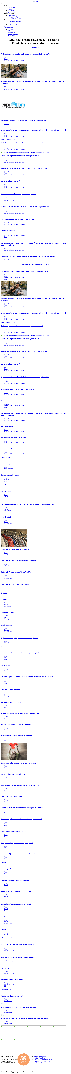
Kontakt (6, 26)
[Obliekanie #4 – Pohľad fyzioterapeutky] (14, 546)
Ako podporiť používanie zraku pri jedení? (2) (17, 891)
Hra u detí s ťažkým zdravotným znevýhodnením (18, 763)
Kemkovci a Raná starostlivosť (12, 996)
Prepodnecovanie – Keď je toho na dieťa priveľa (18, 219)
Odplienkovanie (6, 625)
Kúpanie (4, 599)
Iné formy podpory (13, 34)
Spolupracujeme (12, 12)
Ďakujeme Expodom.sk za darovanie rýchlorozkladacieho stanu (23, 120)
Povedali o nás (6, 989)
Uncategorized (8, 498)
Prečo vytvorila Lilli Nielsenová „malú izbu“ (16, 736)
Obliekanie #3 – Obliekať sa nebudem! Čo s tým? (18, 561)
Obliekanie (4, 527)
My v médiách (11, 10)
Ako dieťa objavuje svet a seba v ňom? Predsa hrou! (19, 854)
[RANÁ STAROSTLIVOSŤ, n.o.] (35, 1)
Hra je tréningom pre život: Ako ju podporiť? (17, 843)
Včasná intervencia (9, 13)
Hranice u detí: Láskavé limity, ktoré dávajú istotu (18, 194)
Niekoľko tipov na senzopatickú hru (13, 774)
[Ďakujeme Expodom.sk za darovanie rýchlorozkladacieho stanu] (14, 117)
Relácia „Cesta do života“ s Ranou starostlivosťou (18, 1007)
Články (10, 23)
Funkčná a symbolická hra (10, 689)
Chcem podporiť (8, 27)
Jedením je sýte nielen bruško (11, 869)
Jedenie (3, 862)
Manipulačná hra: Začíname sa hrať (14, 831)
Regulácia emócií (7, 426)
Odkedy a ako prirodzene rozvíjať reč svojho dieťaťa (20, 156)
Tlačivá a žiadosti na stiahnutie (42, 1061)
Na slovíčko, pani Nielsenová (11, 702)
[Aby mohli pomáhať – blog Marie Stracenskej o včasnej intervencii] (3, 1015)
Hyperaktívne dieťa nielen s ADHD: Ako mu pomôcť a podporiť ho (25, 207)
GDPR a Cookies (38, 1062)
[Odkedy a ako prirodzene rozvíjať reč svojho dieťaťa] (25, 152)
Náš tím (10, 9)
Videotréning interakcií (9, 464)
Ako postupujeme (12, 15)
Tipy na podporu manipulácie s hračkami (15, 796)
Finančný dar (11, 32)
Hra (2, 646)
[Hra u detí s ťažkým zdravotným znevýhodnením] (14, 759)
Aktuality (35, 47)
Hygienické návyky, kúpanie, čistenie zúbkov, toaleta (19, 638)
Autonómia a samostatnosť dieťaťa (13, 438)
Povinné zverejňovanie (40, 1056)
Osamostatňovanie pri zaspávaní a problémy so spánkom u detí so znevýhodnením (30, 504)
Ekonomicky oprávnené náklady (43, 1059)
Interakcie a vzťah (9, 200)
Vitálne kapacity (6, 457)
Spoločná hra (5, 665)
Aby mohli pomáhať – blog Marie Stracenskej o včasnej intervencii (24, 1018)
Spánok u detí (6, 517)
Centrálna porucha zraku (10, 475)
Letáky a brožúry (12, 24)
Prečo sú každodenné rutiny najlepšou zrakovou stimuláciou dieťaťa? (25, 54)
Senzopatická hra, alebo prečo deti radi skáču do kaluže (20, 785)
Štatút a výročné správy (40, 1058)
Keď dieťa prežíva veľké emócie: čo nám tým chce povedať (22, 143)
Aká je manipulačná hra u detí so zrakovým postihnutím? (21, 819)
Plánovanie (5, 968)
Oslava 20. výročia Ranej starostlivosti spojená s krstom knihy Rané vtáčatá (28, 256)
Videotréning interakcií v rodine (12, 979)
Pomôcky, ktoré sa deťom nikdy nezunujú (16, 724)
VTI (5, 986)
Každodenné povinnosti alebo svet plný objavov (18, 957)
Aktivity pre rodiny (13, 17)
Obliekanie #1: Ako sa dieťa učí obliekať (15, 585)
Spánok (3, 485)
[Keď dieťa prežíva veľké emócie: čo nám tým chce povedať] (8, 139)
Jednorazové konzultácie (14, 18)
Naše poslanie (11, 7)
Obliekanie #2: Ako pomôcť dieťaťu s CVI (16, 572)
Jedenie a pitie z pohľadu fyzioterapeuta (15, 880)
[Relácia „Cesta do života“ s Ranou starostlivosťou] (5, 1004)
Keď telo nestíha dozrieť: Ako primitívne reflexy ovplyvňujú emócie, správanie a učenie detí (33, 130)
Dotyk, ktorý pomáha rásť (10, 181)
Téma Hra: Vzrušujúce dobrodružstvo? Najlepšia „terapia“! (22, 808)
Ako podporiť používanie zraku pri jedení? (16, 904)
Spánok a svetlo (6, 491)
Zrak (5, 62)
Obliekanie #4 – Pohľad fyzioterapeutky (15, 549)
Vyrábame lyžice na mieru (10, 917)
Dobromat (10, 31)
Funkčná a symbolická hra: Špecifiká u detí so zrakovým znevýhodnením (27, 677)
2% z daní (10, 29)
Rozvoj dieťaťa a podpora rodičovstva (14, 60)
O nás (5, 6)
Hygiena (4, 593)
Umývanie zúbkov (7, 612)
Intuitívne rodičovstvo (8, 449)
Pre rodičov (7, 20)
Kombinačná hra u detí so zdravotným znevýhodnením (20, 713)
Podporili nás (11, 35)
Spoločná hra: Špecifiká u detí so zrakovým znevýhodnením (22, 653)
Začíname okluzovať (8, 230)
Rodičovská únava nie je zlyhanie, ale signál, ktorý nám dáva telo (24, 168)
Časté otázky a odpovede (14, 21)
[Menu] (1, 3)
